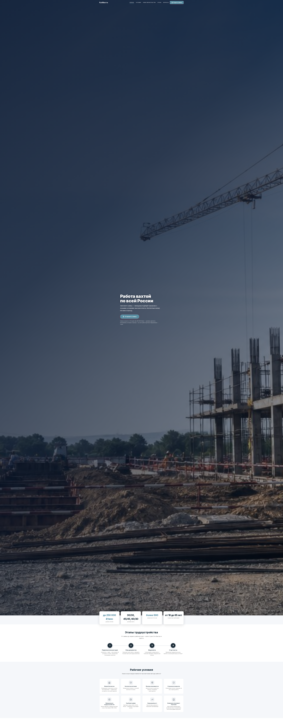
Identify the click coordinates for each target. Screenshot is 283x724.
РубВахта (103, 2)
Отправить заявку (131, 316)
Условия (138, 2)
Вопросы (166, 2)
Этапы (159, 2)
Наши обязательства (149, 2)
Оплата (132, 2)
